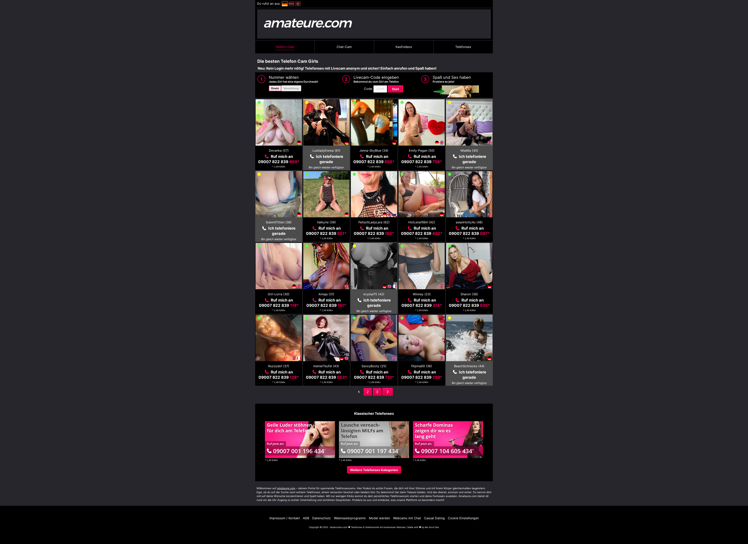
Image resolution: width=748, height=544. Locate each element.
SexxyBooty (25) (374, 366)
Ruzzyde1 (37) (278, 366)
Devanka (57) (279, 150)
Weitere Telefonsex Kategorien (374, 470)
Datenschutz (321, 518)
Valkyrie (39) (326, 222)
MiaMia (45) (469, 150)
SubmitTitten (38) (279, 222)
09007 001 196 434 (299, 451)
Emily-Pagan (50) (422, 150)
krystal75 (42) (373, 294)
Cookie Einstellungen (463, 518)
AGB (306, 518)
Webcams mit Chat (407, 518)
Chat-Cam (344, 47)
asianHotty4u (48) (469, 222)
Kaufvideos (404, 47)
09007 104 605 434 (447, 451)
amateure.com (286, 488)
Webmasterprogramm (350, 518)
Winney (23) (422, 294)
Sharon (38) (469, 294)
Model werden (379, 518)
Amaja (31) (326, 294)
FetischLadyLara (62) (374, 222)
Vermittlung (291, 88)
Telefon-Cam (284, 47)
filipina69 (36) (421, 366)
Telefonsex (463, 47)
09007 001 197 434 (373, 451)
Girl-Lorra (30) (278, 294)
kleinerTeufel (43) (326, 366)
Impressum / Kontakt (284, 518)
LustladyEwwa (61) (326, 150)
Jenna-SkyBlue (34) (373, 150)
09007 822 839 (278, 161)
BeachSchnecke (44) (469, 366)
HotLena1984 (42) (421, 222)
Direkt (275, 88)
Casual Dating (434, 518)
